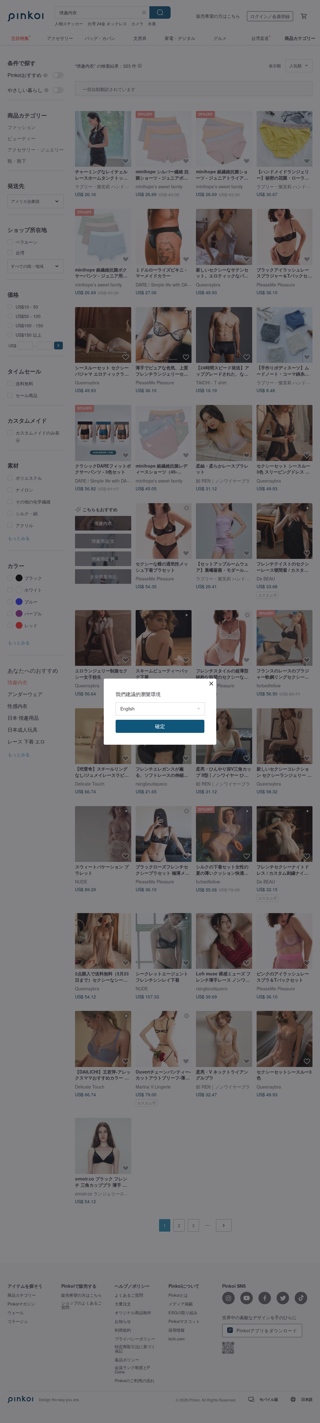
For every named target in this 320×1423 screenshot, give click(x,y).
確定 (160, 726)
